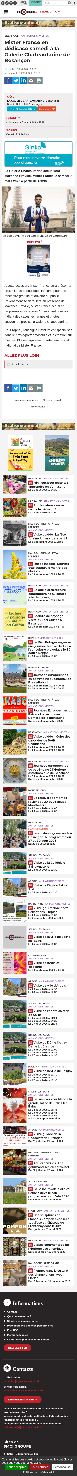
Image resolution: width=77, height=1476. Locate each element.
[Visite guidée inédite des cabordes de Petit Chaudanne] (15, 737)
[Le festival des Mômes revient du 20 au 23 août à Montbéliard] (15, 795)
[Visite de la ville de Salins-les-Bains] (15, 934)
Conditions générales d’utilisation (28, 1339)
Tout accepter (16, 1467)
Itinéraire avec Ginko (22, 109)
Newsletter (17, 1347)
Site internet (20, 364)
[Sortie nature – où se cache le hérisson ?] (15, 506)
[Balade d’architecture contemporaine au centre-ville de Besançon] (15, 590)
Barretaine (35, 903)
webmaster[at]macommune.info (23, 1427)
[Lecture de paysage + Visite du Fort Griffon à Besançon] (15, 616)
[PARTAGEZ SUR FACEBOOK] (8, 80)
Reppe (32, 638)
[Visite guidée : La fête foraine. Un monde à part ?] (15, 529)
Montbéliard (37, 790)
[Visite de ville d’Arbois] (15, 986)
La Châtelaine (37, 955)
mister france (38, 406)
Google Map (47, 109)
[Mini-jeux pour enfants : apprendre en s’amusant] (15, 483)
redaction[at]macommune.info (22, 1381)
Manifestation (38, 829)
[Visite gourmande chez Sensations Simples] (15, 908)
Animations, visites (35, 35)
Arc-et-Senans (37, 1181)
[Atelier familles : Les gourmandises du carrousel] (15, 1157)
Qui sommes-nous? (19, 1316)
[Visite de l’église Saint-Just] (15, 886)
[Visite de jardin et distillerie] (15, 960)
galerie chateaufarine (26, 400)
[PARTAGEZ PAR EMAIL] (31, 80)
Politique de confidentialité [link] (38, 1472)
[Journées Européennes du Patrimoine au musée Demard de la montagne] (15, 704)
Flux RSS (12, 1330)
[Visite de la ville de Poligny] (15, 1071)
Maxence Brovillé (52, 400)
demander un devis (22, 1399)
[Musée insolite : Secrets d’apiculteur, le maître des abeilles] (15, 558)
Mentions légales (17, 1334)
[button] (69, 3)
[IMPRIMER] (38, 80)
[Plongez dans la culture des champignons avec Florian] (15, 1268)
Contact (12, 1311)
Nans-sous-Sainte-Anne (43, 1263)
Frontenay (35, 1210)
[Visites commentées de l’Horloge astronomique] (15, 1245)
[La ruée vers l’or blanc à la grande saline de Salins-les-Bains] (15, 1096)
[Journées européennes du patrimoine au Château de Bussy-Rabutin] (15, 672)
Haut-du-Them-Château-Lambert (44, 525)
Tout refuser (39, 1467)
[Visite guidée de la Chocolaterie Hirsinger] (15, 1134)
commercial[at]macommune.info (23, 1390)
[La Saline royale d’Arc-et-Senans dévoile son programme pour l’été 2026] (15, 1186)
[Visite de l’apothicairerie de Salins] (15, 1008)
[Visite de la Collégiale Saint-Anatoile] (15, 860)
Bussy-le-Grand (38, 667)
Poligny (33, 1066)
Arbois (32, 881)
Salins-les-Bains (39, 855)
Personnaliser (62, 1467)
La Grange (35, 501)
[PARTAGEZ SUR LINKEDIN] (23, 80)
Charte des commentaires (22, 1321)
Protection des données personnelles (30, 1325)
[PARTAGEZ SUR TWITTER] (15, 80)
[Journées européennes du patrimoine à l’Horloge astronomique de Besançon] (15, 766)
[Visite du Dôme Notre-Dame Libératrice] (15, 1040)
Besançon (11, 35)
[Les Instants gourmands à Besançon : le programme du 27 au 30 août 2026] (15, 827)
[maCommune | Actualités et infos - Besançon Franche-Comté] (27, 12)
